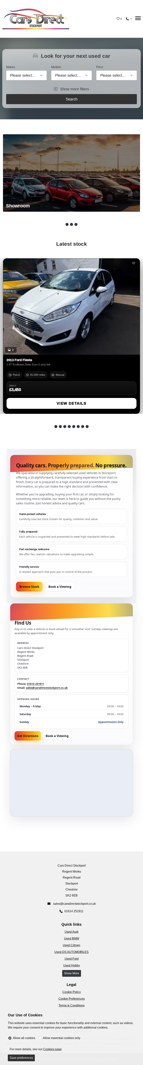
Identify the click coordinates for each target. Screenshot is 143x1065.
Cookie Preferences (71, 998)
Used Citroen (71, 945)
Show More (71, 973)
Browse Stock (29, 587)
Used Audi (71, 931)
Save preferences (21, 1057)
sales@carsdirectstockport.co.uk (47, 687)
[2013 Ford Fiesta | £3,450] (71, 306)
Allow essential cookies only (61, 1038)
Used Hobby (71, 965)
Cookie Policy (71, 992)
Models (56, 67)
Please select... (112, 75)
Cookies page (52, 1049)
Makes (10, 67)
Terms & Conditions (72, 1005)
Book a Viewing (59, 587)
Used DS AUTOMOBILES (71, 952)
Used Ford (72, 958)
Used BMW (71, 938)
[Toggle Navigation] (138, 18)
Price (99, 67)
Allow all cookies (24, 1038)
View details (71, 403)
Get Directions (27, 736)
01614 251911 (35, 684)
